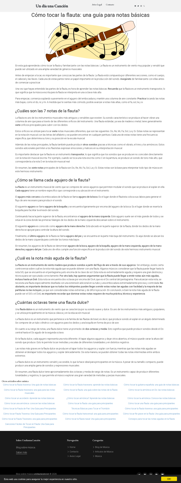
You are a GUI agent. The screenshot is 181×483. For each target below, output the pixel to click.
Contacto (110, 4)
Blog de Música (102, 447)
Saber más (21, 452)
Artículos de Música (104, 451)
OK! (169, 478)
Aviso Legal (97, 4)
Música (98, 456)
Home (72, 447)
